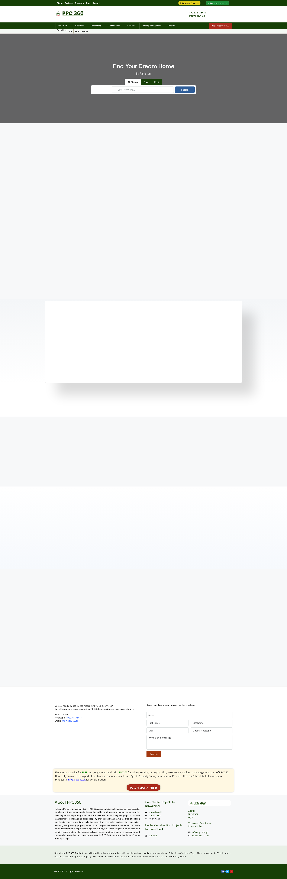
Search (184, 89)
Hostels (171, 26)
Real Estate (62, 26)
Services (131, 26)
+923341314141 (75, 717)
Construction (114, 26)
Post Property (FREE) (220, 26)
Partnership (96, 26)
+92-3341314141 (198, 12)
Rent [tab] (156, 82)
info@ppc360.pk (197, 15)
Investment (79, 26)
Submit (154, 753)
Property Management (151, 26)
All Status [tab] (133, 82)
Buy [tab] (146, 82)
